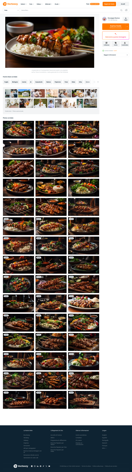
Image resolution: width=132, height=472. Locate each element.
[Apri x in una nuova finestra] (46, 466)
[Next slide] (96, 82)
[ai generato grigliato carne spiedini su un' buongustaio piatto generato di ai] (83, 303)
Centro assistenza (81, 435)
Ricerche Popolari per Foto (59, 447)
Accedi (123, 4)
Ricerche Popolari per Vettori (57, 443)
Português (105, 440)
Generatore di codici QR (31, 458)
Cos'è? (115, 50)
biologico (15, 82)
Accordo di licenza (56, 435)
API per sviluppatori (30, 448)
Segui (125, 20)
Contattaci (79, 438)
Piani (87, 4)
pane (66, 82)
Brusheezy (27, 435)
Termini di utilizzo (86, 466)
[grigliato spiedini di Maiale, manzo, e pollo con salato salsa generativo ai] (51, 284)
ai (30, 82)
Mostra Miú (90, 103)
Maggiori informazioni (110, 55)
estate (88, 82)
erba (80, 82)
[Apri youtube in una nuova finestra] (49, 466)
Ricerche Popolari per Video (57, 450)
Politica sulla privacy (98, 466)
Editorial (47, 4)
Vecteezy (26, 438)
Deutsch (104, 443)
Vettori (23, 4)
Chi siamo (79, 440)
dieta (73, 82)
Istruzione (27, 445)
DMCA (52, 438)
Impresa (26, 443)
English (104, 435)
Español (104, 438)
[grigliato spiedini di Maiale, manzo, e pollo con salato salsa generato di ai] (18, 168)
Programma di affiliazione (58, 440)
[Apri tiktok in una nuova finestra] (43, 466)
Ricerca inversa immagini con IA (33, 451)
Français (104, 445)
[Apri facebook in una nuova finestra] (32, 466)
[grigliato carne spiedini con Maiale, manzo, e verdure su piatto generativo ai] (83, 380)
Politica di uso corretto (111, 466)
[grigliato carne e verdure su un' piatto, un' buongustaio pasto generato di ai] (83, 323)
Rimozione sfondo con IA (31, 455)
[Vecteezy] (10, 4)
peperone (58, 82)
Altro (103, 448)
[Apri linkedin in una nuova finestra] (37, 466)
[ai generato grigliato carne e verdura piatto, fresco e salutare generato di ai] (83, 188)
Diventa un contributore (79, 443)
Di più (56, 4)
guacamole (38, 82)
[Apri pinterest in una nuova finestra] (40, 466)
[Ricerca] (121, 10)
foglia (6, 82)
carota (24, 82)
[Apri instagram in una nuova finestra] (34, 466)
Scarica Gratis (116, 27)
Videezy (26, 440)
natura (48, 82)
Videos (39, 4)
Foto (30, 4)
